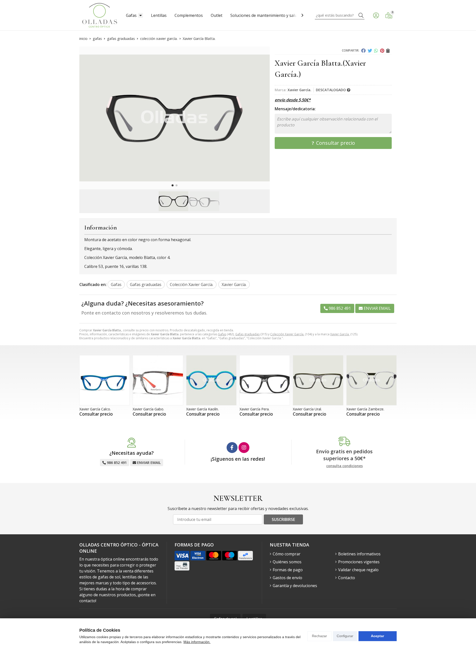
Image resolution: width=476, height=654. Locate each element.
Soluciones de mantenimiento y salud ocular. (271, 15)
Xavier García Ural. (307, 409)
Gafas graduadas (247, 334)
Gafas (131, 15)
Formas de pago (288, 569)
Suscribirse (283, 519)
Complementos (189, 15)
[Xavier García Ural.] (318, 380)
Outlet (216, 15)
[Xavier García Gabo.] (158, 380)
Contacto (346, 577)
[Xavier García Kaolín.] (211, 380)
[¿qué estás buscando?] (339, 15)
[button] (173, 185)
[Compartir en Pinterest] (382, 50)
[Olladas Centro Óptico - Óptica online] (99, 15)
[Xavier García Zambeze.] (371, 380)
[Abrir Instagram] (244, 448)
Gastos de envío (287, 577)
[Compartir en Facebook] (363, 50)
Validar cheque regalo (358, 569)
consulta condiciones (344, 466)
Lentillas (159, 15)
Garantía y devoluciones (295, 585)
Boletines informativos (359, 554)
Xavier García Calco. (95, 409)
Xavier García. (340, 334)
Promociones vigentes (359, 562)
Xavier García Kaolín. (202, 409)
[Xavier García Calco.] (104, 380)
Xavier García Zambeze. (365, 409)
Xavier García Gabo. (148, 409)
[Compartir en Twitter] (370, 50)
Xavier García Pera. (254, 409)
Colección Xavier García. (287, 334)
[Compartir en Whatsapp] (376, 50)
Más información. (196, 642)
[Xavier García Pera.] (265, 380)
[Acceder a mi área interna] (376, 15)
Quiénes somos (287, 562)
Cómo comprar (286, 554)
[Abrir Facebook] (232, 448)
